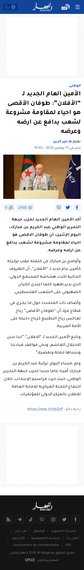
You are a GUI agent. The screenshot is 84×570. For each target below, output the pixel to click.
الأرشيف (18, 538)
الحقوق (60, 553)
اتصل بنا (73, 538)
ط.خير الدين (62, 142)
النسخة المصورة (64, 531)
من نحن (20, 531)
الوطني (75, 86)
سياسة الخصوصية (45, 538)
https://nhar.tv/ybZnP (45, 409)
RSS (68, 545)
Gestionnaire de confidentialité (36, 545)
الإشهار (39, 531)
